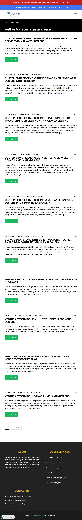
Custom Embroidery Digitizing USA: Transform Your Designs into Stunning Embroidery (39, 201)
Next (17, 428)
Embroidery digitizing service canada (57, 463)
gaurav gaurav (25, 35)
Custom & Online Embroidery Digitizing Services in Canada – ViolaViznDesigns (38, 159)
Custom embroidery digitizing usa (56, 478)
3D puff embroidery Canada (54, 468)
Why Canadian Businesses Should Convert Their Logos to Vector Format (37, 358)
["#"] (59, 7)
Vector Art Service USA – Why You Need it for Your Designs (38, 320)
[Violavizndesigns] (14, 14)
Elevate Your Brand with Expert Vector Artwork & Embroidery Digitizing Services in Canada (38, 241)
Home (7, 22)
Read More (11, 60)
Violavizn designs (37, 515)
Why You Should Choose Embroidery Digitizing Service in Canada (41, 281)
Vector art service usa (52, 473)
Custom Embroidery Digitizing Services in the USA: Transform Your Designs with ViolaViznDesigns (38, 119)
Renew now (46, 2)
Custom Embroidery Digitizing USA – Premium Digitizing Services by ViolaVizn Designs (41, 40)
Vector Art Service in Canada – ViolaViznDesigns (37, 396)
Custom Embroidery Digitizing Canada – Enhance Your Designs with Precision (40, 79)
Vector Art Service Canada (54, 458)
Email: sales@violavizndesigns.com (45, 7)
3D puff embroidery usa (53, 483)
